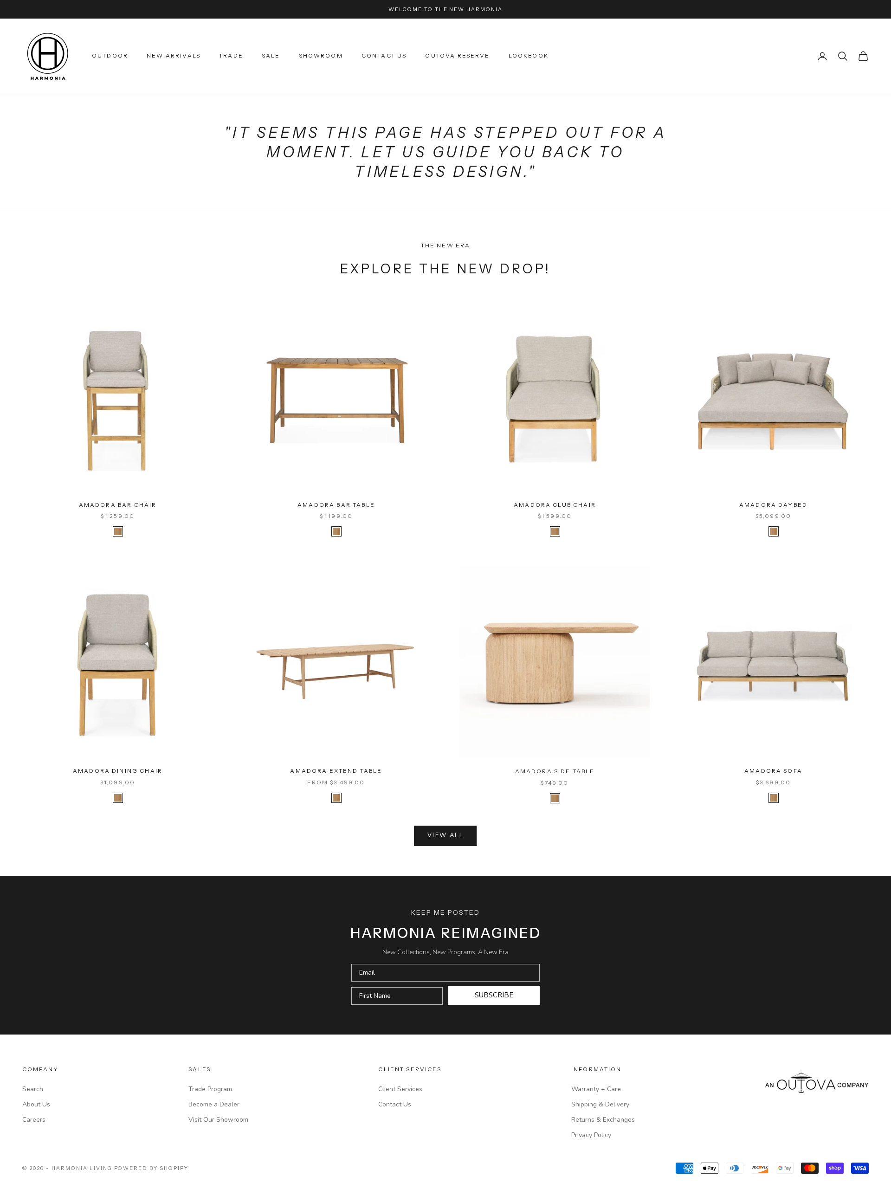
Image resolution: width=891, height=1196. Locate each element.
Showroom (321, 55)
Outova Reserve (457, 55)
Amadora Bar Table (336, 504)
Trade (231, 55)
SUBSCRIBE (494, 995)
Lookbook (529, 55)
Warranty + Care (596, 1089)
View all (445, 835)
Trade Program (210, 1089)
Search (32, 1089)
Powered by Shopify (151, 1168)
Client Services (400, 1089)
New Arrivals (173, 55)
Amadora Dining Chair (117, 770)
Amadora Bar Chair (118, 504)
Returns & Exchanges (603, 1119)
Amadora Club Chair (555, 504)
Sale (271, 55)
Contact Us (384, 55)
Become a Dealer (213, 1104)
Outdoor (110, 55)
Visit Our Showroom (218, 1119)
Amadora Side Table (555, 771)
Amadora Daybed (773, 504)
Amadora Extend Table (336, 770)
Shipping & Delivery (600, 1104)
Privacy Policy (591, 1135)
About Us (36, 1104)
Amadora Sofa (773, 770)
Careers (33, 1119)
